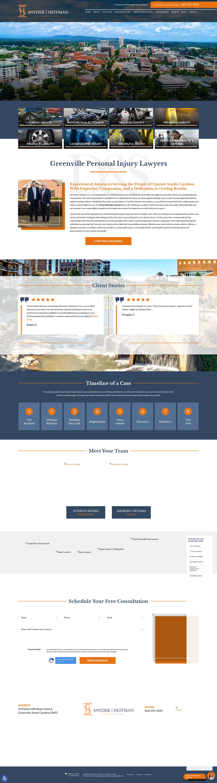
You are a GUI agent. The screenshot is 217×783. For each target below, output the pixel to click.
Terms (63, 661)
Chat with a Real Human (195, 777)
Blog (183, 12)
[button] (99, 343)
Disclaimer (130, 774)
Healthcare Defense (143, 12)
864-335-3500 (190, 4)
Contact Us (148, 774)
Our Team (107, 12)
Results (175, 12)
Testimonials (162, 12)
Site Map (139, 774)
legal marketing (103, 776)
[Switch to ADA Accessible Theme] (4, 778)
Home (88, 12)
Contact (193, 12)
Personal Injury (123, 12)
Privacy (59, 661)
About (96, 12)
